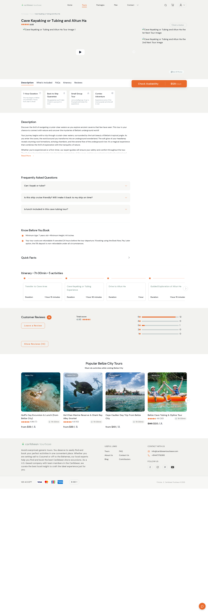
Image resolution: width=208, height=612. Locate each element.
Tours (31, 14)
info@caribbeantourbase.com (164, 451)
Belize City (29, 375)
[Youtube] (172, 467)
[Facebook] (150, 467)
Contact (130, 5)
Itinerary (67, 82)
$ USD (73, 482)
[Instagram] (157, 467)
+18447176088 (158, 455)
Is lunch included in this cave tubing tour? (46, 209)
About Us (109, 455)
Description (27, 82)
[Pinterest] (165, 467)
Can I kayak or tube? (34, 185)
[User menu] (182, 5)
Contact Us (124, 455)
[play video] (80, 52)
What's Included (44, 82)
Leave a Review (33, 325)
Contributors (124, 459)
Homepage (25, 14)
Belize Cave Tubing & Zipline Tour (165, 415)
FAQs (57, 82)
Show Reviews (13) (34, 343)
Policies (159, 482)
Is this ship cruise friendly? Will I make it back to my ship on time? (58, 197)
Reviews (78, 82)
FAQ (121, 451)
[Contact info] (137, 5)
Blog (106, 459)
